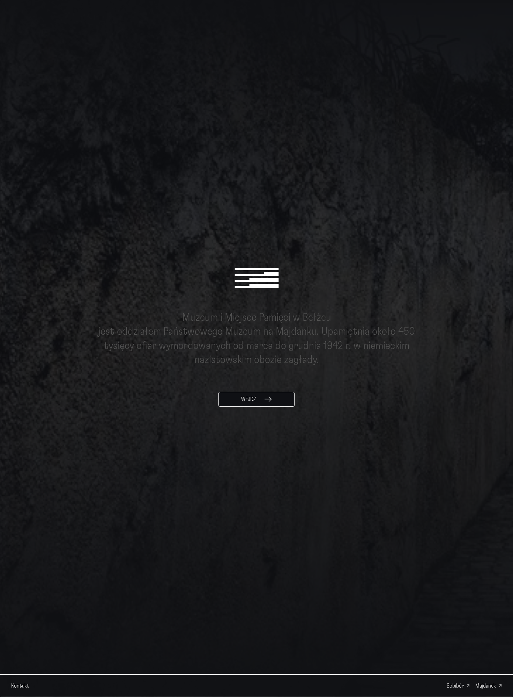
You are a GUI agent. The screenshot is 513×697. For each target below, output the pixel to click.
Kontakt (20, 686)
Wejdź (248, 399)
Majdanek (485, 686)
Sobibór (455, 686)
